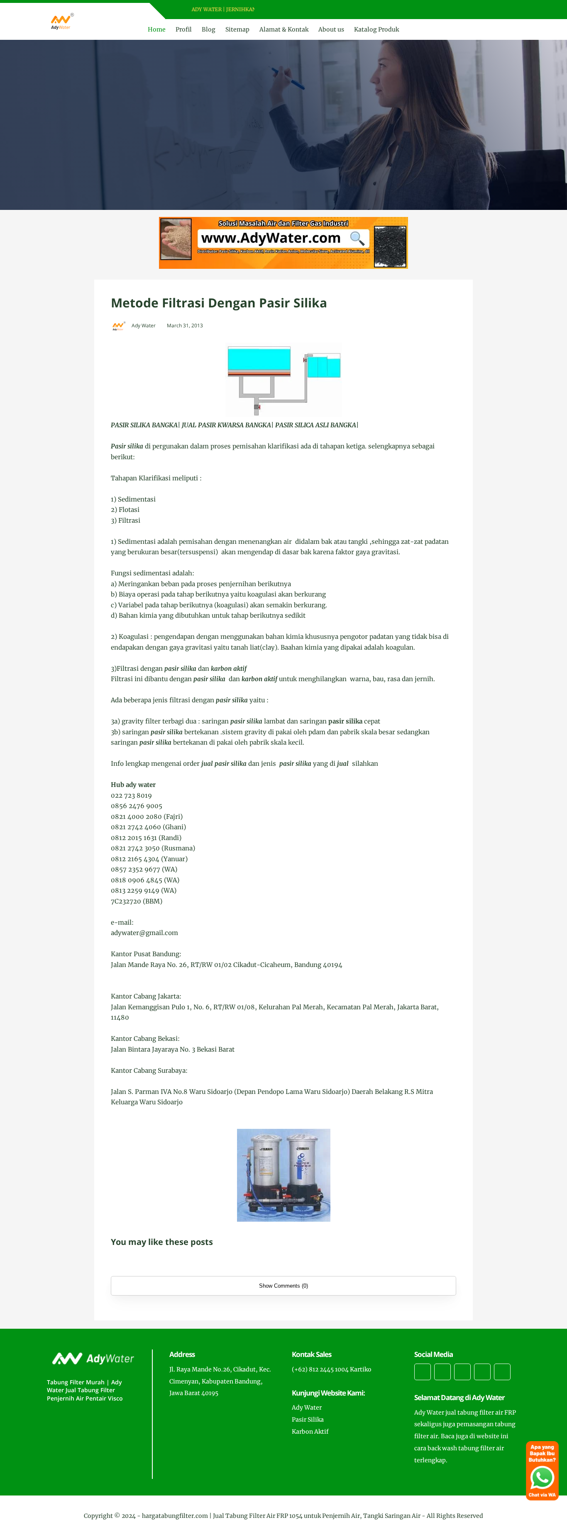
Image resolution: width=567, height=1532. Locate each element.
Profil (184, 29)
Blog (208, 29)
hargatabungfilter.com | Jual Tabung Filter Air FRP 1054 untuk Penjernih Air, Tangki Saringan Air (281, 1516)
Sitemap (237, 29)
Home (157, 29)
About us (331, 29)
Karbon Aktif (310, 1431)
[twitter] (286, 9)
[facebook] (275, 9)
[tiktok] (482, 1372)
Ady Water (307, 1407)
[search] (499, 29)
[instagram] (297, 9)
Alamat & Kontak (283, 29)
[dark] (513, 29)
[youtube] (307, 9)
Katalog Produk (376, 29)
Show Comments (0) (283, 1286)
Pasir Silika (308, 1419)
